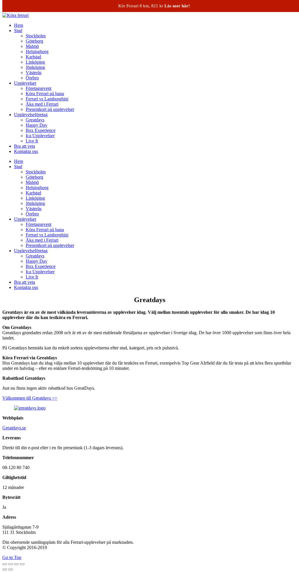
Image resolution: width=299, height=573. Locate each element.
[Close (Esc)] (4, 564)
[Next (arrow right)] (10, 569)
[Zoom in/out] (22, 564)
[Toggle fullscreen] (16, 564)
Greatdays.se (14, 427)
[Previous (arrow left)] (4, 569)
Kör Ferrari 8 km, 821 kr (154, 6)
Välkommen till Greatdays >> (29, 398)
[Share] (10, 564)
